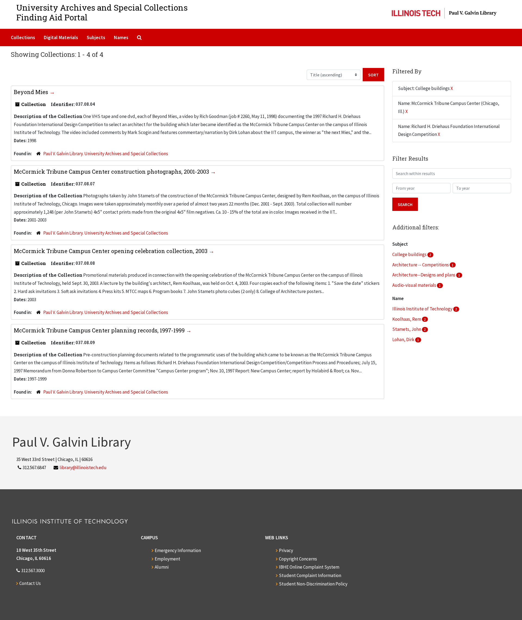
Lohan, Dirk (403, 339)
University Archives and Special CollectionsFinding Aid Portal (102, 12)
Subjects (96, 37)
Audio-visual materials (414, 285)
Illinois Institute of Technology (422, 309)
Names (121, 37)
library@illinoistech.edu (83, 468)
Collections (23, 37)
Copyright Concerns (298, 559)
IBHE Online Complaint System (309, 567)
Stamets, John (407, 329)
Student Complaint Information (310, 575)
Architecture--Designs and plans (424, 275)
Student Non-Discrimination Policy (313, 584)
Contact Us (30, 583)
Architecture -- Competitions (421, 265)
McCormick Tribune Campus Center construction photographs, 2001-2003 (112, 171)
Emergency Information (178, 550)
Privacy (286, 550)
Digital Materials (61, 37)
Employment (167, 559)
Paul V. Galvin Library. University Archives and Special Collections (105, 154)
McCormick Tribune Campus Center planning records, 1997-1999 (100, 330)
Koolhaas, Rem (407, 319)
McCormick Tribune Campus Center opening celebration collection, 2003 (111, 250)
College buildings (409, 254)
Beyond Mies (31, 91)
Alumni (162, 567)
